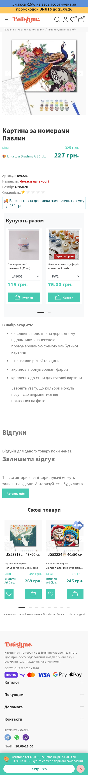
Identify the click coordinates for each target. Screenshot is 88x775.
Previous (7, 73)
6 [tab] (55, 607)
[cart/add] (33, 594)
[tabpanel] (24, 266)
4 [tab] (43, 607)
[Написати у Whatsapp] (17, 737)
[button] (40, 155)
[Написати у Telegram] (8, 737)
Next (80, 73)
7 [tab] (61, 607)
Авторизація (16, 493)
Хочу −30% (39, 769)
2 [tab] (49, 312)
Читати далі (77, 614)
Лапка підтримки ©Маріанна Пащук (64, 566)
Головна (9, 29)
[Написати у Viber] (26, 737)
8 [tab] (68, 607)
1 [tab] (40, 312)
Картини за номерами (31, 29)
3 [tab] (36, 607)
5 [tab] (49, 607)
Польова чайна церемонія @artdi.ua (23, 566)
